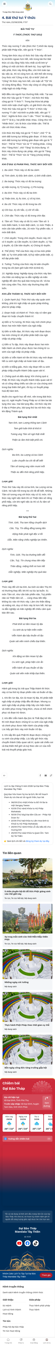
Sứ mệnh (7, 1305)
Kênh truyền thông (13, 1286)
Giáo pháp (34, 1299)
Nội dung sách (18, 12)
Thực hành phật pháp (39, 1305)
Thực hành (34, 1309)
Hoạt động (8, 1314)
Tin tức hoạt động (11, 1331)
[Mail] (46, 775)
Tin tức (6, 1321)
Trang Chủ (7, 12)
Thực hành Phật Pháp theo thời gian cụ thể (27, 1025)
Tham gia (46, 1275)
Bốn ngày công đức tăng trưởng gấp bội (26, 1067)
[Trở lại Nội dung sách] (4, 775)
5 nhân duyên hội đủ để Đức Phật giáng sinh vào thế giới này (27, 892)
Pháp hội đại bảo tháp (13, 1327)
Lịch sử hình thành (12, 1309)
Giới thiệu (8, 1299)
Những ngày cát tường (17, 982)
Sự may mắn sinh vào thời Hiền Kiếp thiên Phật (26, 938)
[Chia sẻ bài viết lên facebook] (40, 775)
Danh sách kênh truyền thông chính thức (23, 1292)
